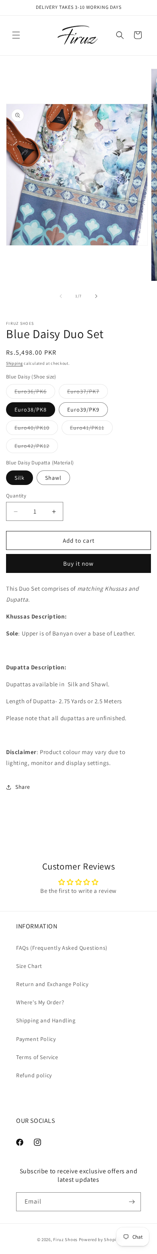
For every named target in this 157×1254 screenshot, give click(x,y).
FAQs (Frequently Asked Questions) (61, 947)
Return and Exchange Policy (52, 984)
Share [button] (22, 786)
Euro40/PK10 (36, 429)
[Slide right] (96, 296)
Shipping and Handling (46, 1020)
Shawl (53, 477)
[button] (16, 35)
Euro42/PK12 (36, 447)
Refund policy (34, 1075)
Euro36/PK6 (34, 393)
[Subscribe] (131, 1201)
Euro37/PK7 (87, 393)
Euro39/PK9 (83, 409)
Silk (19, 477)
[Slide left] (61, 296)
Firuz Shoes (65, 1239)
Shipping (14, 363)
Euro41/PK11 (91, 429)
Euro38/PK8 (30, 409)
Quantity (16, 495)
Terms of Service (37, 1057)
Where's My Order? (40, 1002)
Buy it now (78, 563)
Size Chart (29, 966)
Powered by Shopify (99, 1239)
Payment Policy (36, 1039)
